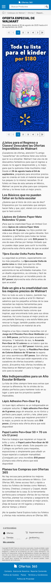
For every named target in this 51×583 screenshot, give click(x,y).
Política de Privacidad (25, 579)
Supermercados (36, 532)
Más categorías (9, 542)
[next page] (37, 32)
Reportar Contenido (39, 571)
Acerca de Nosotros (21, 571)
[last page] (42, 32)
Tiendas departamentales (13, 538)
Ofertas (31, 13)
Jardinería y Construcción (35, 538)
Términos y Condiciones (38, 575)
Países (23, 575)
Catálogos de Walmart (16, 13)
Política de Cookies (11, 575)
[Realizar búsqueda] (47, 7)
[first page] (9, 32)
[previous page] (13, 32)
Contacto (8, 571)
